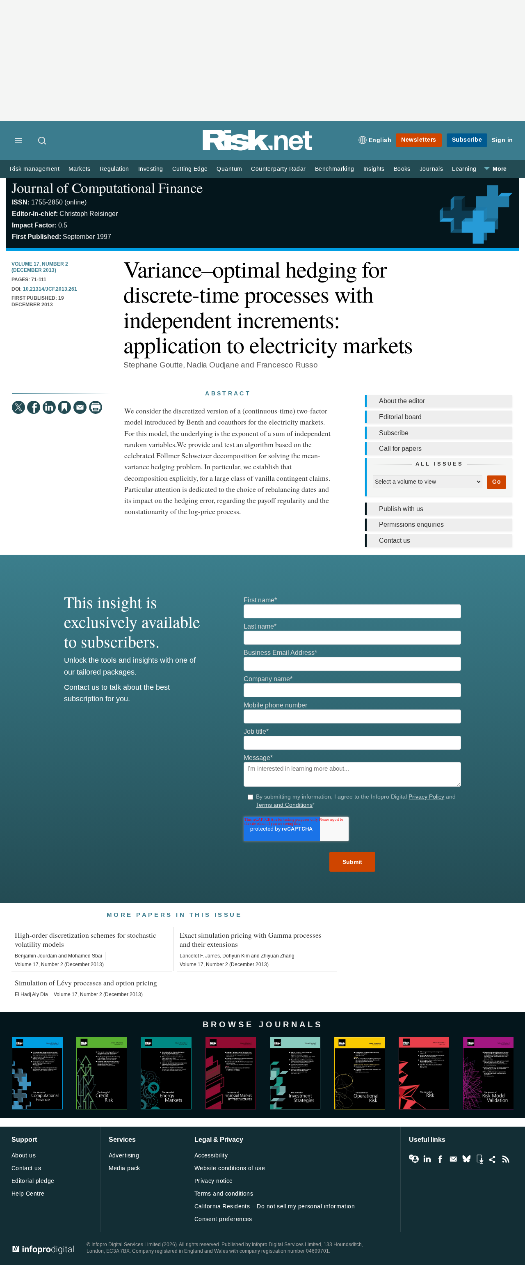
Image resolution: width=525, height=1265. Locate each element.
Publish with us (401, 509)
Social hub (493, 1159)
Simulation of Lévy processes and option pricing (86, 982)
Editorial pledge (33, 1181)
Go (496, 482)
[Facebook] (33, 407)
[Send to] (80, 407)
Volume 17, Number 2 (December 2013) (39, 267)
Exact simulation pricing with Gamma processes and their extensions (251, 939)
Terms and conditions (223, 1194)
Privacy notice (213, 1181)
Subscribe (467, 139)
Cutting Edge (190, 168)
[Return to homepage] (257, 149)
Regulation (114, 168)
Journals (431, 168)
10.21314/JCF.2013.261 (50, 289)
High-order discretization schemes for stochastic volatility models (85, 939)
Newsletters (418, 139)
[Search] (42, 141)
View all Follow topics (414, 1159)
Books (402, 168)
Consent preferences (223, 1219)
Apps (479, 1159)
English (380, 140)
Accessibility (211, 1155)
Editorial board (400, 417)
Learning (464, 168)
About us (23, 1155)
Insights (374, 168)
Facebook (440, 1159)
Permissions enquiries (411, 524)
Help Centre (28, 1194)
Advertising (124, 1155)
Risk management (34, 168)
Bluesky (466, 1159)
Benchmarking (334, 168)
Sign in (502, 140)
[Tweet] (18, 407)
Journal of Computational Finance (107, 187)
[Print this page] (95, 407)
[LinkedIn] (49, 407)
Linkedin (427, 1159)
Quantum (229, 168)
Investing (150, 168)
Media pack (124, 1168)
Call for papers (400, 448)
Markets (79, 168)
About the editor (402, 401)
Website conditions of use (229, 1168)
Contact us (394, 540)
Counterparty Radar (278, 168)
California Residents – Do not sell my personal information (274, 1206)
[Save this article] (64, 407)
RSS (506, 1159)
